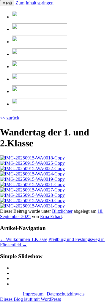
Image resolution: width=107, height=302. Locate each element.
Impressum (33, 293)
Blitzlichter (62, 211)
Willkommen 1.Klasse (23, 239)
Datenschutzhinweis (65, 293)
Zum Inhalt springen (34, 2)
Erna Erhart (51, 216)
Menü (7, 3)
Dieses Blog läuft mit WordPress (30, 299)
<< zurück (9, 117)
